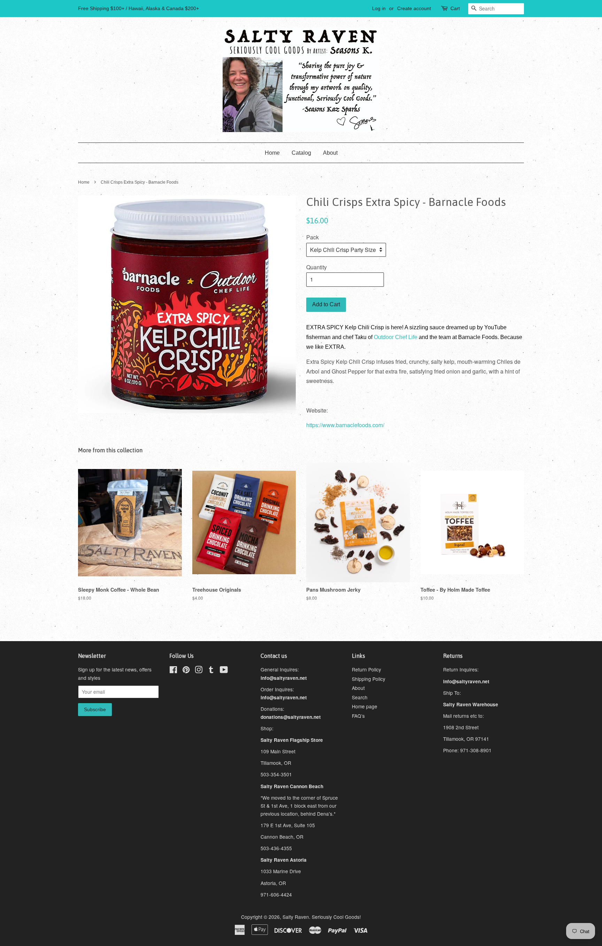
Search (360, 697)
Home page (364, 706)
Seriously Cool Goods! (336, 916)
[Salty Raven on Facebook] (173, 670)
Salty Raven (296, 916)
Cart (455, 8)
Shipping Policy (368, 678)
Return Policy (366, 669)
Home (272, 153)
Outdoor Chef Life (395, 337)
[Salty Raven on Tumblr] (211, 670)
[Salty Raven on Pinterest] (186, 670)
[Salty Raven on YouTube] (224, 670)
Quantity (316, 267)
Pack (312, 237)
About (330, 153)
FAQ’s (358, 715)
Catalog (301, 153)
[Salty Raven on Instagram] (198, 670)
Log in (379, 8)
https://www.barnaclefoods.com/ (345, 425)
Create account (414, 8)
